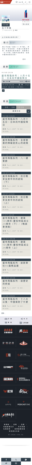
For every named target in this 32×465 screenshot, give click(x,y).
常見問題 (22, 427)
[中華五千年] (8, 415)
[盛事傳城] (23, 391)
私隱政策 (7, 429)
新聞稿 (7, 424)
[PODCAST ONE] (23, 403)
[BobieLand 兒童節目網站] (23, 343)
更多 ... (3, 313)
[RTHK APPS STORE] (8, 403)
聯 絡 (10, 322)
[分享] (21, 318)
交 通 (10, 318)
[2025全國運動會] (8, 331)
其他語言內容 (14, 431)
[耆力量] (8, 391)
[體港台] (23, 331)
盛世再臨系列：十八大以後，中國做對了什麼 (15, 300)
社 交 (26, 318)
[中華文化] (8, 379)
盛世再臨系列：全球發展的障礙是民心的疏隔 (15, 141)
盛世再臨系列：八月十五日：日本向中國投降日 (16, 77)
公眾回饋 (25, 323)
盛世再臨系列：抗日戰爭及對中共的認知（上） (15, 200)
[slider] (14, 81)
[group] (26, 81)
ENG (20, 2)
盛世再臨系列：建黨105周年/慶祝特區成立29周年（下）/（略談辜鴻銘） (16, 222)
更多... (25, 59)
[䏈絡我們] (6, 322)
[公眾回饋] (20, 323)
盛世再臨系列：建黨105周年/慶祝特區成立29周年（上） (16, 245)
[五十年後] (3, 91)
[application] (16, 81)
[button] (4, 81)
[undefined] (16, 2)
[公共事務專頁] (8, 367)
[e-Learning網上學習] (23, 355)
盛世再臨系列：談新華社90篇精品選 (15, 264)
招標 (23, 424)
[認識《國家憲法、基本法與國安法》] (23, 379)
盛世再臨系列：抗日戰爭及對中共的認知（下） (15, 179)
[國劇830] (8, 355)
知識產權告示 (9, 427)
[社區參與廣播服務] (23, 367)
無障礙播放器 (20, 429)
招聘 (15, 424)
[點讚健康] (8, 343)
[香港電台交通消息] (6, 318)
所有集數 (6, 25)
